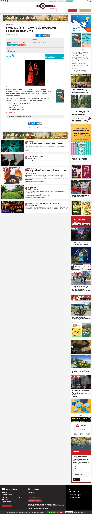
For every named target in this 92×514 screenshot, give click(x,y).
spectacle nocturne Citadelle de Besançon (20, 116)
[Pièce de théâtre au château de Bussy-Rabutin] (12, 146)
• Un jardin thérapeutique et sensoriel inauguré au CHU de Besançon (80, 67)
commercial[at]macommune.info (35, 497)
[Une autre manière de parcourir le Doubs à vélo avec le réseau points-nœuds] (81, 309)
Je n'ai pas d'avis (78, 470)
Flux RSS (5, 499)
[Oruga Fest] (12, 191)
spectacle (44, 127)
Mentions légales (7, 501)
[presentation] (72, 347)
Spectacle (15, 24)
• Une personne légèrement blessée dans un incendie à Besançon (81, 71)
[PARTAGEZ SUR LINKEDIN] (42, 35)
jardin (43, 197)
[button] (87, 1)
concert (39, 197)
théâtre (27, 150)
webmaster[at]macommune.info (35, 509)
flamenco (31, 127)
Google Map (22, 45)
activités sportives (29, 181)
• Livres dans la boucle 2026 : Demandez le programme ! (80, 53)
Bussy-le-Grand (29, 141)
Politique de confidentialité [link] (79, 512)
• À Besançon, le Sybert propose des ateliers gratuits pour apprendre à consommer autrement (80, 57)
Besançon (9, 24)
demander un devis (34, 500)
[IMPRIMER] (48, 35)
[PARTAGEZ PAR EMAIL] (45, 35)
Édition (48, 8)
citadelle (26, 127)
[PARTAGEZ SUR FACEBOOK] (37, 35)
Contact (5, 492)
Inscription (77, 224)
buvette (34, 197)
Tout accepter (51, 512)
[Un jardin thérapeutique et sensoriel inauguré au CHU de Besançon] (81, 361)
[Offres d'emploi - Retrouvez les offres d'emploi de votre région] (81, 122)
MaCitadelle (37, 127)
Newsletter (7, 506)
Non (75, 468)
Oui (75, 466)
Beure (26, 186)
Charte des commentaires (9, 496)
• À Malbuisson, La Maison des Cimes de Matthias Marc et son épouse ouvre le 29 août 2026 (80, 62)
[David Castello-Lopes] (12, 160)
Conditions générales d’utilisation (11, 503)
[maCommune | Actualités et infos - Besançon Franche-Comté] (46, 6)
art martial (35, 181)
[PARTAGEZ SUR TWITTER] (39, 35)
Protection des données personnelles (12, 497)
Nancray (27, 202)
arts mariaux (41, 181)
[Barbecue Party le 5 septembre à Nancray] (12, 207)
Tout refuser (60, 512)
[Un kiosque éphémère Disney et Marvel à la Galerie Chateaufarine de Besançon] (81, 187)
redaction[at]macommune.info (34, 493)
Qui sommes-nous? (7, 494)
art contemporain (29, 197)
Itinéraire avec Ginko (13, 45)
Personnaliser (68, 512)
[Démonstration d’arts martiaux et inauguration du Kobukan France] (12, 173)
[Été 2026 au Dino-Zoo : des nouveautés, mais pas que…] (81, 234)
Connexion (86, 224)
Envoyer (76, 480)
